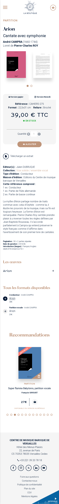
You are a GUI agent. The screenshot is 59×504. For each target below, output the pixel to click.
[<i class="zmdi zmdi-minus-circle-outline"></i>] (28, 134)
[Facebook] (13, 468)
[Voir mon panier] (53, 8)
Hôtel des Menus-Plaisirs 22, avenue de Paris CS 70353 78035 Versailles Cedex (29, 447)
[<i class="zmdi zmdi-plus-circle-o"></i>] (39, 134)
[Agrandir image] (16, 64)
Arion (7, 271)
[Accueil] (30, 7)
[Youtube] (44, 468)
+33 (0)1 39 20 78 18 (30, 460)
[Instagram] (21, 468)
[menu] (5, 7)
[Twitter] (28, 468)
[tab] (29, 270)
